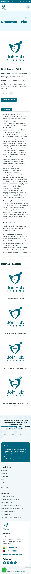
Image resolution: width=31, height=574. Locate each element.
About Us (4, 470)
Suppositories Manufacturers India (11, 505)
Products (9, 18)
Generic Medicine (6, 502)
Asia (12, 435)
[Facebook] (20, 1)
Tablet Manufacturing (7, 496)
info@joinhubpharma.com (12, 554)
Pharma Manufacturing (8, 511)
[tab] (6, 109)
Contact (3, 485)
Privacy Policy (5, 488)
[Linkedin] (29, 1)
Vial (14, 18)
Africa (5, 435)
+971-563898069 (12, 551)
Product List (4, 476)
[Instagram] (26, 1)
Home (3, 18)
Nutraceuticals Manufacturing (10, 499)
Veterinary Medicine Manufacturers (12, 517)
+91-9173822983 (11, 548)
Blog (2, 479)
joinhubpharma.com (23, 572)
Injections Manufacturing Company (12, 508)
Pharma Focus (5, 514)
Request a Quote (9, 100)
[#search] (28, 7)
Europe (20, 435)
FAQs (2, 482)
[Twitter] (23, 1)
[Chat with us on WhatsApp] (4, 569)
